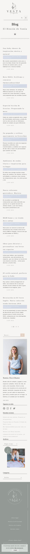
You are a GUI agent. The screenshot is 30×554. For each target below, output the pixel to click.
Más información (19, 548)
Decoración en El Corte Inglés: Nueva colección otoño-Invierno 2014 (13, 300)
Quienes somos (14, 529)
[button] (15, 34)
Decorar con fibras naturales (11, 431)
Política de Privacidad (15, 521)
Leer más (10, 69)
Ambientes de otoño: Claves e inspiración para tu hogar (14, 163)
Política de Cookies (15, 525)
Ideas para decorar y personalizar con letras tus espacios (13, 246)
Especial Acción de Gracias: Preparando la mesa (13, 108)
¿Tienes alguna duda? (15, 540)
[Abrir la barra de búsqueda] (22, 18)
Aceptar (15, 550)
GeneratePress (15, 551)
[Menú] (26, 18)
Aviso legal (15, 517)
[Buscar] (22, 335)
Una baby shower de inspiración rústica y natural (12, 51)
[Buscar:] (11, 335)
